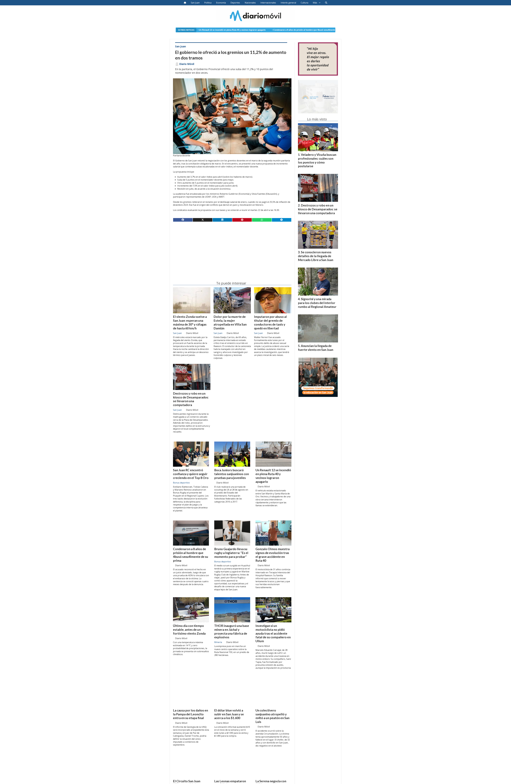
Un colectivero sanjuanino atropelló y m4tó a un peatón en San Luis (272, 716)
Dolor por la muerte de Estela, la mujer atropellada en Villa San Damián (230, 322)
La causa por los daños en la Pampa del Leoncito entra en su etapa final (190, 714)
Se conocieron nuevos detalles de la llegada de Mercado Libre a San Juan (315, 256)
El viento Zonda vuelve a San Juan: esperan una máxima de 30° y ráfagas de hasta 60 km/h (190, 322)
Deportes (235, 2)
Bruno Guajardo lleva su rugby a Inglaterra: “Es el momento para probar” (231, 552)
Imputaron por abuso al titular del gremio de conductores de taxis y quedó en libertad (270, 322)
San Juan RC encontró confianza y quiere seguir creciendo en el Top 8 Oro (191, 474)
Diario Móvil (186, 64)
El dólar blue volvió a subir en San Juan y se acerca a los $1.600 (229, 714)
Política (207, 2)
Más (315, 2)
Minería (218, 642)
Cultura (304, 2)
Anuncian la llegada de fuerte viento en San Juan (315, 347)
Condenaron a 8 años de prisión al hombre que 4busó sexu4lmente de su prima (251, 30)
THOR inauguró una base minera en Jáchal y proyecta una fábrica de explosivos (231, 631)
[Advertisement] (232, 244)
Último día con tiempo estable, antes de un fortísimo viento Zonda (189, 629)
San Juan (195, 2)
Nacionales (250, 2)
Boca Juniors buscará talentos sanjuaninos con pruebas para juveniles (231, 474)
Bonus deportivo (181, 482)
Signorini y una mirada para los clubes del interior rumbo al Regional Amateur (317, 303)
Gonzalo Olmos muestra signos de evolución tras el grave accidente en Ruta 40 (273, 554)
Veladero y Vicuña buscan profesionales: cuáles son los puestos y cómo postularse (317, 160)
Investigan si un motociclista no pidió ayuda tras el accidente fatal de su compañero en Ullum (273, 633)
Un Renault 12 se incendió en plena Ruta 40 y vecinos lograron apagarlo (273, 475)
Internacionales (268, 2)
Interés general (288, 2)
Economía (221, 2)
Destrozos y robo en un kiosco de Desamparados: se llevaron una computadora (191, 399)
